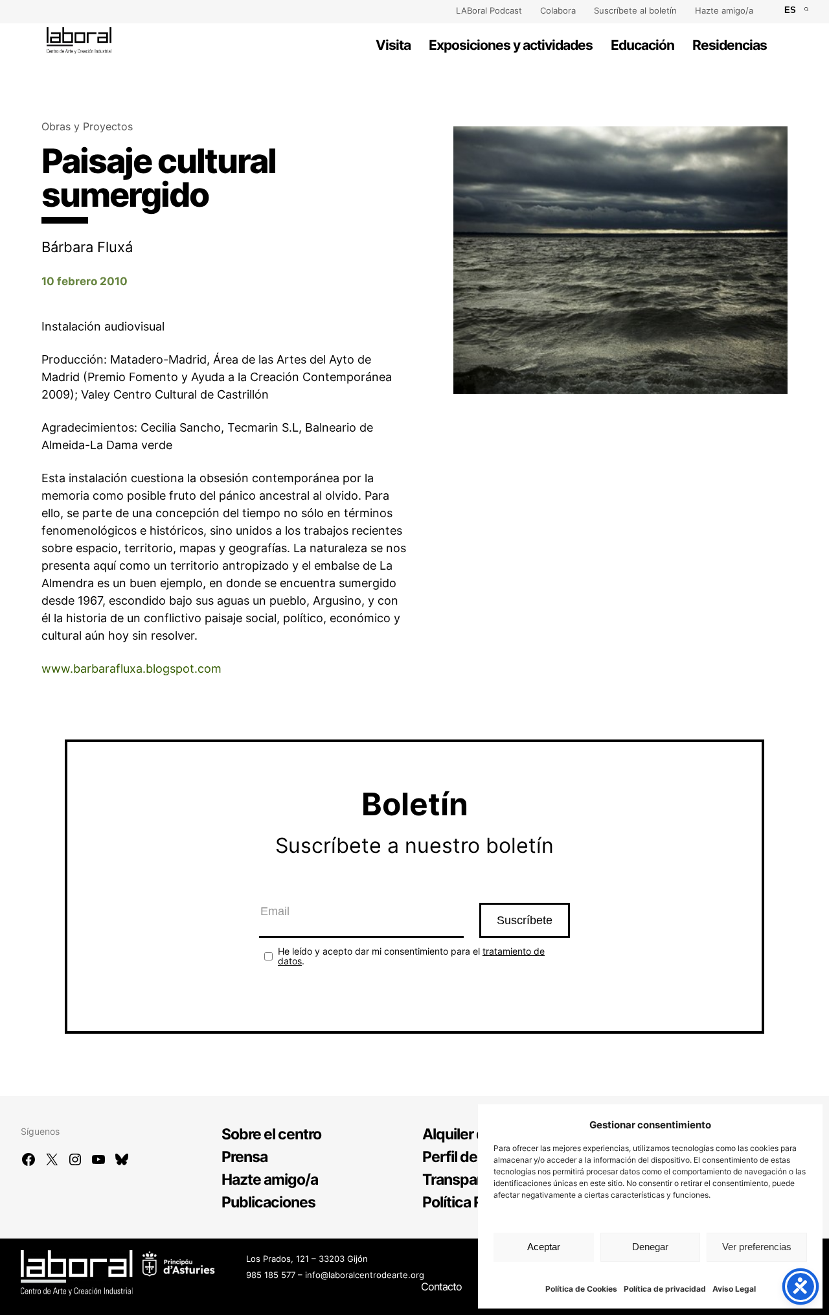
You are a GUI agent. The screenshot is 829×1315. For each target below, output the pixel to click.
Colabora (558, 10)
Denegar (650, 1246)
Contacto (441, 1286)
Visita (393, 45)
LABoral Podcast (489, 10)
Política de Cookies (581, 1289)
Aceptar (543, 1246)
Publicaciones (268, 1202)
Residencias (729, 45)
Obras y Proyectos (87, 126)
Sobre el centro (271, 1134)
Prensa (244, 1157)
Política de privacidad (665, 1289)
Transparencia (469, 1179)
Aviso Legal (734, 1289)
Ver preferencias (756, 1246)
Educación (642, 45)
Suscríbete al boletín (635, 10)
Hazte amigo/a (724, 10)
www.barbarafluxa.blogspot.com (131, 668)
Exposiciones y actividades (511, 45)
